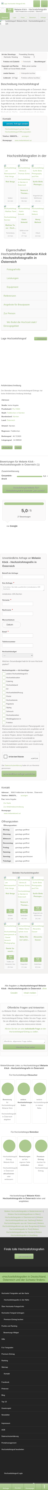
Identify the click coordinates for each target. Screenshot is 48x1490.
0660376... (14, 136)
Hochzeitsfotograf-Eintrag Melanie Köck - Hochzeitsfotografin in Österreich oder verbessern (9, 1168)
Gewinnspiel (6, 1408)
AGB (3, 1430)
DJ (7, 689)
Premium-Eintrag (43, 158)
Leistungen (12, 278)
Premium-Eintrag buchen (13, 1319)
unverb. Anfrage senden (17, 124)
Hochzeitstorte (11, 700)
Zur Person (9, 313)
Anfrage (43, 17)
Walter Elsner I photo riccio (24, 939)
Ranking (4, 1361)
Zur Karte (7, 803)
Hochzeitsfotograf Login (13, 1473)
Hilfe (3, 1339)
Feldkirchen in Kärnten (16, 413)
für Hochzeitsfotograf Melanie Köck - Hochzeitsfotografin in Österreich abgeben (8, 1109)
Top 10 (4, 1402)
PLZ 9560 (16, 409)
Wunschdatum (8, 620)
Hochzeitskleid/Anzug (14, 693)
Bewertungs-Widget (11, 1333)
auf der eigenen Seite (24, 1161)
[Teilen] (39, 1487)
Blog (3, 1395)
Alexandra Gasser (38, 938)
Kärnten (16, 417)
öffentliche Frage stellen (25, 1047)
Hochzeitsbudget (9, 652)
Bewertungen (33, 17)
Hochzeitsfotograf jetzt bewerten (25, 488)
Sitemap (4, 1367)
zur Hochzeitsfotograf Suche (2, 10)
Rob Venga (10, 182)
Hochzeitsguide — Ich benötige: (15, 670)
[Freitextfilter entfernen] (36, 3)
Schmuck (9, 711)
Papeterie (10, 704)
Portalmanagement (8, 1443)
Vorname (6, 600)
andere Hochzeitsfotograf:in (17, 674)
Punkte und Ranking (9, 1326)
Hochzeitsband (12, 685)
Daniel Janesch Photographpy (10, 950)
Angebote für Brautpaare (17, 304)
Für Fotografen (7, 1348)
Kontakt (18, 447)
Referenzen (10, 295)
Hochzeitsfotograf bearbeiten (12, 1449)
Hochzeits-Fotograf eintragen (12, 1313)
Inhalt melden (30, 993)
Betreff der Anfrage (10, 573)
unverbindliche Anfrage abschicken (19, 774)
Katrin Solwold (24, 220)
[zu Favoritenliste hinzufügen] (3, 23)
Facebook (5, 1382)
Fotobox (9, 723)
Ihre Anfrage (7, 583)
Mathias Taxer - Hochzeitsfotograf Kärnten (10, 227)
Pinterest (4, 1389)
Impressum (5, 1423)
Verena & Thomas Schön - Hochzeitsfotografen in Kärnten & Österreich (24, 192)
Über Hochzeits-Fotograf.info (12, 1306)
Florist (8, 696)
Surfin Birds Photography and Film (38, 184)
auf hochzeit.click (25, 1256)
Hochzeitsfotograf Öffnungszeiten (18, 132)
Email (4, 632)
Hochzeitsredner (12, 715)
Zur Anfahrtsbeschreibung (13, 807)
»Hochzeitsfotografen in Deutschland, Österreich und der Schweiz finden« (24, 1278)
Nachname (7, 610)
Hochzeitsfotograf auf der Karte (17, 129)
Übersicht (5, 17)
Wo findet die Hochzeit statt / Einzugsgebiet (20, 324)
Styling (8, 708)
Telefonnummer (8, 642)
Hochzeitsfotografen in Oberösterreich (20, 1217)
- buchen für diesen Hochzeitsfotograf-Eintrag (41, 1164)
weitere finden (24, 1102)
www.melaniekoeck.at (23, 140)
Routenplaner (41, 338)
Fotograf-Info (13, 269)
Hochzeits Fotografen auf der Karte (15, 1293)
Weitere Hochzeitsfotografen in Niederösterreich (23, 1211)
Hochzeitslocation (13, 678)
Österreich (11, 420)
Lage (14, 17)
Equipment (12, 287)
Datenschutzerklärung (13, 765)
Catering (9, 681)
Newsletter (5, 1415)
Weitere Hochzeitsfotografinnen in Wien (23, 1214)
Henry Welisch (37, 220)
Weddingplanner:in (13, 719)
